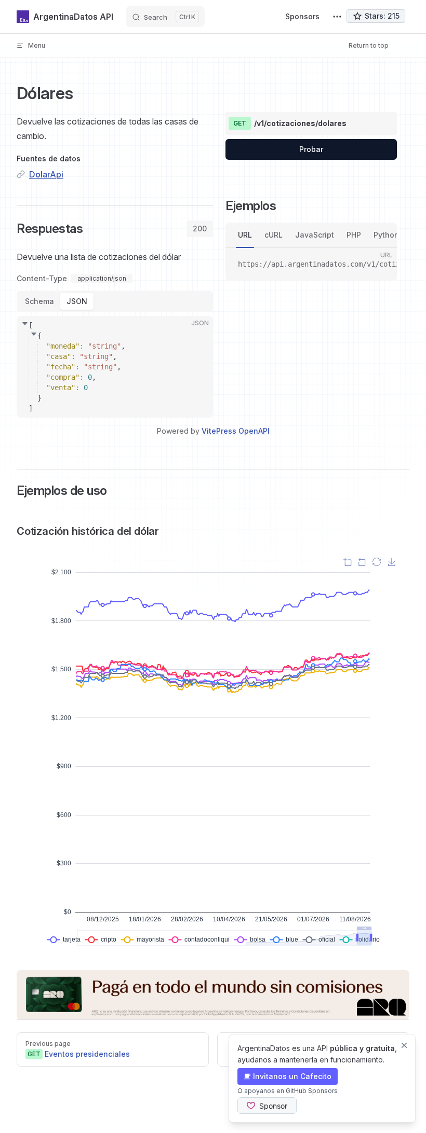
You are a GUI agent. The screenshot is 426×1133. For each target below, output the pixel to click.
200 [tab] (200, 228)
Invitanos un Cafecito (292, 1076)
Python (386, 234)
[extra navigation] (337, 16)
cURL (273, 234)
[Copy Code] (196, 332)
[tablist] (200, 228)
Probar (311, 149)
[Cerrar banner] (404, 1045)
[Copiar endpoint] (381, 123)
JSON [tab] (76, 301)
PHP (354, 234)
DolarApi (46, 174)
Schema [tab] (39, 301)
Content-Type (42, 278)
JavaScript (314, 234)
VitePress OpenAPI (236, 430)
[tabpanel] (115, 332)
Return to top (369, 45)
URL (245, 234)
